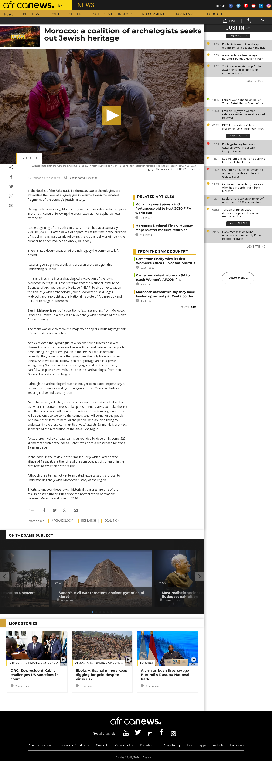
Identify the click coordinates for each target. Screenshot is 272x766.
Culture (76, 14)
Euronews (237, 745)
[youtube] (126, 733)
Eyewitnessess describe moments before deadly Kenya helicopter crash (242, 235)
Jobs (189, 745)
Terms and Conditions (74, 745)
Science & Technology (113, 14)
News (9, 14)
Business (31, 14)
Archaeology (62, 520)
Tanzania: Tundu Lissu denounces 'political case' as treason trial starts (240, 213)
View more (238, 278)
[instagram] (173, 733)
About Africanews (40, 745)
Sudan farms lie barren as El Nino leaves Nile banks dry (243, 160)
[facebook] (162, 733)
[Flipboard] (150, 733)
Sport (54, 14)
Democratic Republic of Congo (99, 662)
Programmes (186, 14)
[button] (111, 115)
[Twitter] (138, 733)
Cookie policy (124, 745)
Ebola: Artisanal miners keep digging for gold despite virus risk (243, 45)
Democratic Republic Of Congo (34, 662)
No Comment (153, 14)
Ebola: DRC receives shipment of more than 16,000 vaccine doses (243, 200)
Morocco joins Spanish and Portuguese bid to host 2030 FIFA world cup (163, 208)
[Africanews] (27, 4)
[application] (102, 106)
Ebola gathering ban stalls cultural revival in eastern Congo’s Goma (239, 147)
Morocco (29, 158)
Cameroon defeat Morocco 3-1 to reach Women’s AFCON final (163, 277)
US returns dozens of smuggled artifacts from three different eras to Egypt (242, 173)
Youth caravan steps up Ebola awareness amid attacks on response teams (241, 70)
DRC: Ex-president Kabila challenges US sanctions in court (243, 127)
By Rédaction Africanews (44, 178)
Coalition (111, 520)
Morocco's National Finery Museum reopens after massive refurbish (164, 228)
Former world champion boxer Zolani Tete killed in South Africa (243, 101)
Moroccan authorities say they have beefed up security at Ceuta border (165, 294)
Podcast (214, 14)
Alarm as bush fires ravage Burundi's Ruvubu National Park (242, 57)
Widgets (218, 745)
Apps (202, 745)
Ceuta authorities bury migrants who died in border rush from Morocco (242, 187)
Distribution (148, 745)
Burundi (146, 662)
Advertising (171, 745)
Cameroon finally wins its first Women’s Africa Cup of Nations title (166, 261)
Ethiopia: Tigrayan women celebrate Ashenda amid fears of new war (243, 114)
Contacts (102, 745)
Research (88, 520)
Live (232, 21)
